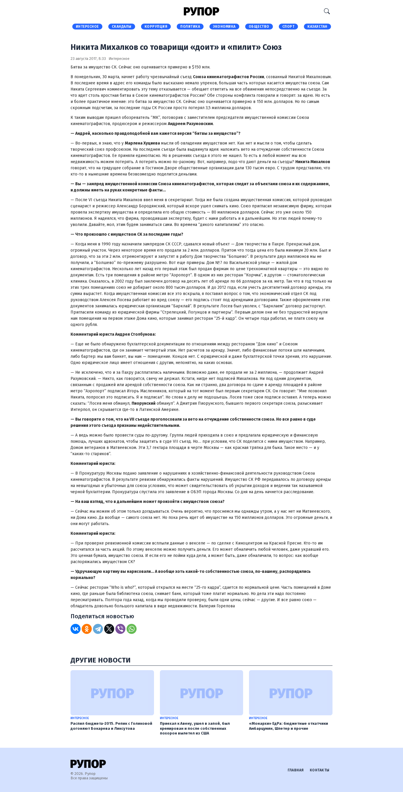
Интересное (87, 26)
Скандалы (122, 26)
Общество (259, 26)
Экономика (224, 26)
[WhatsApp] (132, 629)
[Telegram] (98, 629)
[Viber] (120, 629)
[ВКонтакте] (76, 629)
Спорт (288, 26)
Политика (190, 26)
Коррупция (156, 26)
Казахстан (317, 26)
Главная (296, 770)
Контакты (320, 770)
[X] (109, 629)
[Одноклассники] (87, 629)
